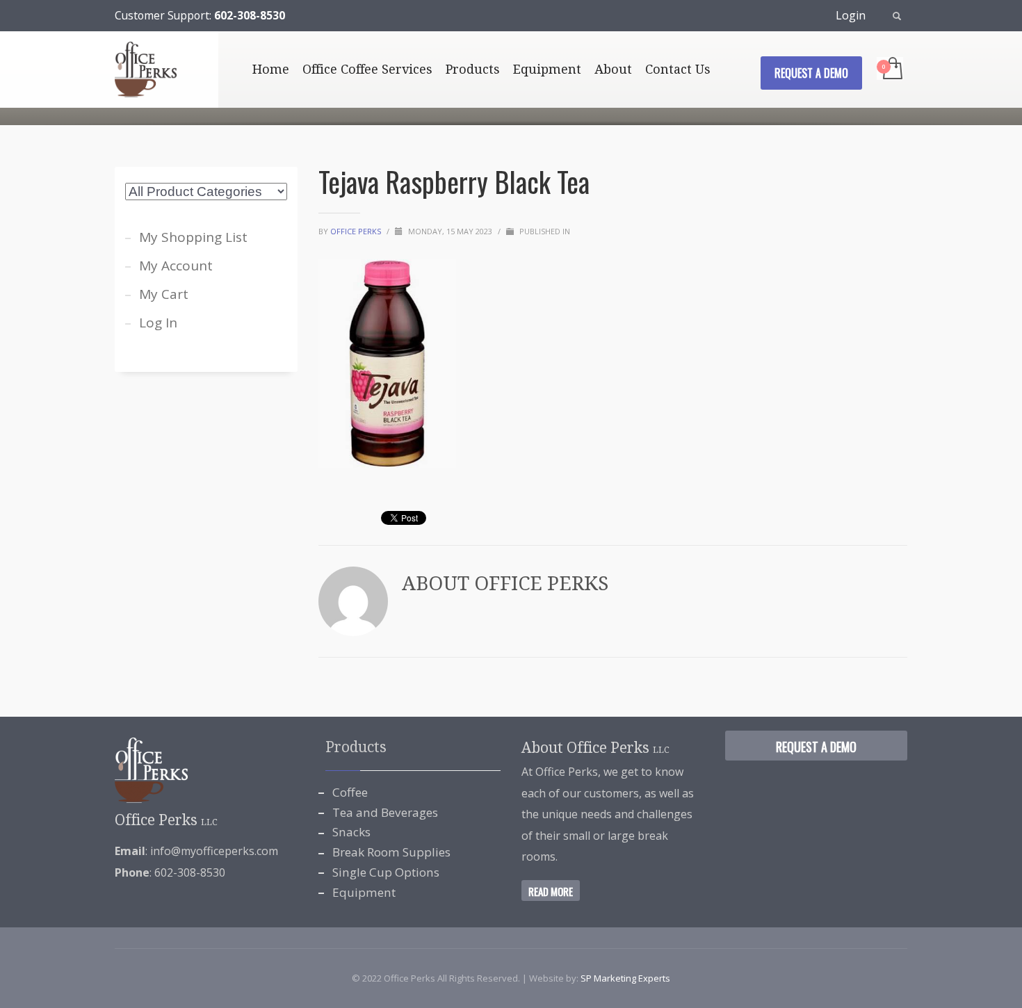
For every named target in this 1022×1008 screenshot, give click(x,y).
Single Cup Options (385, 872)
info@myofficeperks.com (214, 851)
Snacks (351, 832)
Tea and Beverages (385, 812)
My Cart (163, 294)
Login (851, 15)
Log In (158, 323)
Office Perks (356, 231)
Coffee (350, 792)
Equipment (364, 892)
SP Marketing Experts (625, 978)
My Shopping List (193, 237)
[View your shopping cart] (891, 69)
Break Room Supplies (391, 852)
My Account (176, 266)
